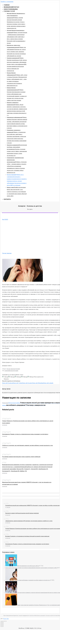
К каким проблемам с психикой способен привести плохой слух (33, 580)
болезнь (11, 370)
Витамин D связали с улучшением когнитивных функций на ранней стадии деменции (27, 536)
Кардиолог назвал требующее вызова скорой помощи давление (22, 513)
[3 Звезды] (18, 377)
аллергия (7, 370)
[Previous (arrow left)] (1, 624)
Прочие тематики (6, 253)
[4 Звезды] (24, 377)
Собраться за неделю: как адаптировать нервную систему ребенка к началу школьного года (27, 445)
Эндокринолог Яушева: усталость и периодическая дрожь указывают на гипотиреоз (25, 434)
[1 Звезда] (5, 377)
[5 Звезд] (30, 377)
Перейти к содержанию (7, 1)
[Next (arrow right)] (2, 624)
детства (15, 370)
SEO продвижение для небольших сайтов (28, 565)
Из (17, 370)
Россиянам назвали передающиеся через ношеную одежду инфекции (21, 456)
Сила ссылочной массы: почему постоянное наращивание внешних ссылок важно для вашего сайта (31, 567)
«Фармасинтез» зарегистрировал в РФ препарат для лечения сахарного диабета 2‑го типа (28, 520)
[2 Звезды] (11, 377)
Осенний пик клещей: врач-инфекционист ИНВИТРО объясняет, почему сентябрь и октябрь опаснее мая (32, 505)
